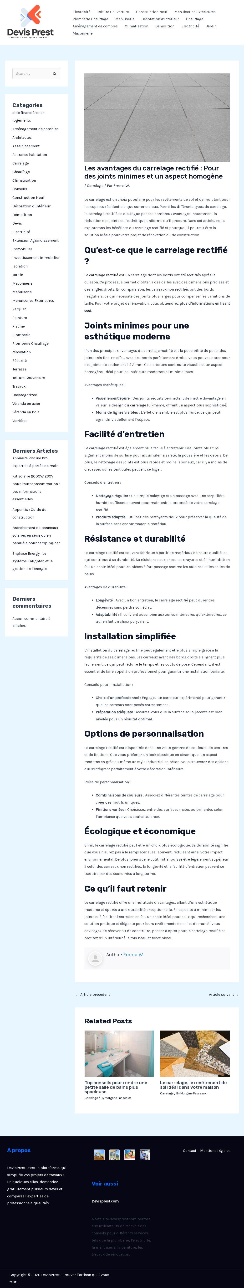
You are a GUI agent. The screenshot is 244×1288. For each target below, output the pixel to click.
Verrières (19, 420)
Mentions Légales (215, 1150)
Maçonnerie (83, 33)
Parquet (19, 309)
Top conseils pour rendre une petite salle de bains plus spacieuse (116, 1087)
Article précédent (93, 994)
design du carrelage (129, 405)
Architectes (22, 137)
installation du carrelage (108, 650)
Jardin (211, 26)
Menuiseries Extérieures (195, 12)
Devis (17, 223)
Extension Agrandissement (35, 240)
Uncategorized (24, 395)
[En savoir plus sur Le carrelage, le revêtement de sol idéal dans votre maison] (195, 1053)
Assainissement (26, 146)
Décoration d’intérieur (160, 19)
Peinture (19, 317)
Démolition (164, 26)
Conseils (19, 189)
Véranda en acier (26, 403)
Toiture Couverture (113, 12)
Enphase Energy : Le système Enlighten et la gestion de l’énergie (32, 561)
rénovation (21, 352)
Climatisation (136, 26)
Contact (189, 1150)
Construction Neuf (151, 12)
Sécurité (19, 360)
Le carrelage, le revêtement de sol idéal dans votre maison (193, 1085)
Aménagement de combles (95, 26)
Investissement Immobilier (36, 257)
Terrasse (19, 369)
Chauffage (194, 19)
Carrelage (20, 163)
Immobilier (22, 249)
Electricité (81, 12)
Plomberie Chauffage (90, 19)
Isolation (20, 266)
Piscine (18, 326)
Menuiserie (124, 19)
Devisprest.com (105, 1201)
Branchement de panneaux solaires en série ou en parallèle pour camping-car (36, 535)
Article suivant (224, 994)
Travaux (18, 386)
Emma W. (133, 954)
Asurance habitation (29, 154)
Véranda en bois (26, 412)
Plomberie (21, 335)
